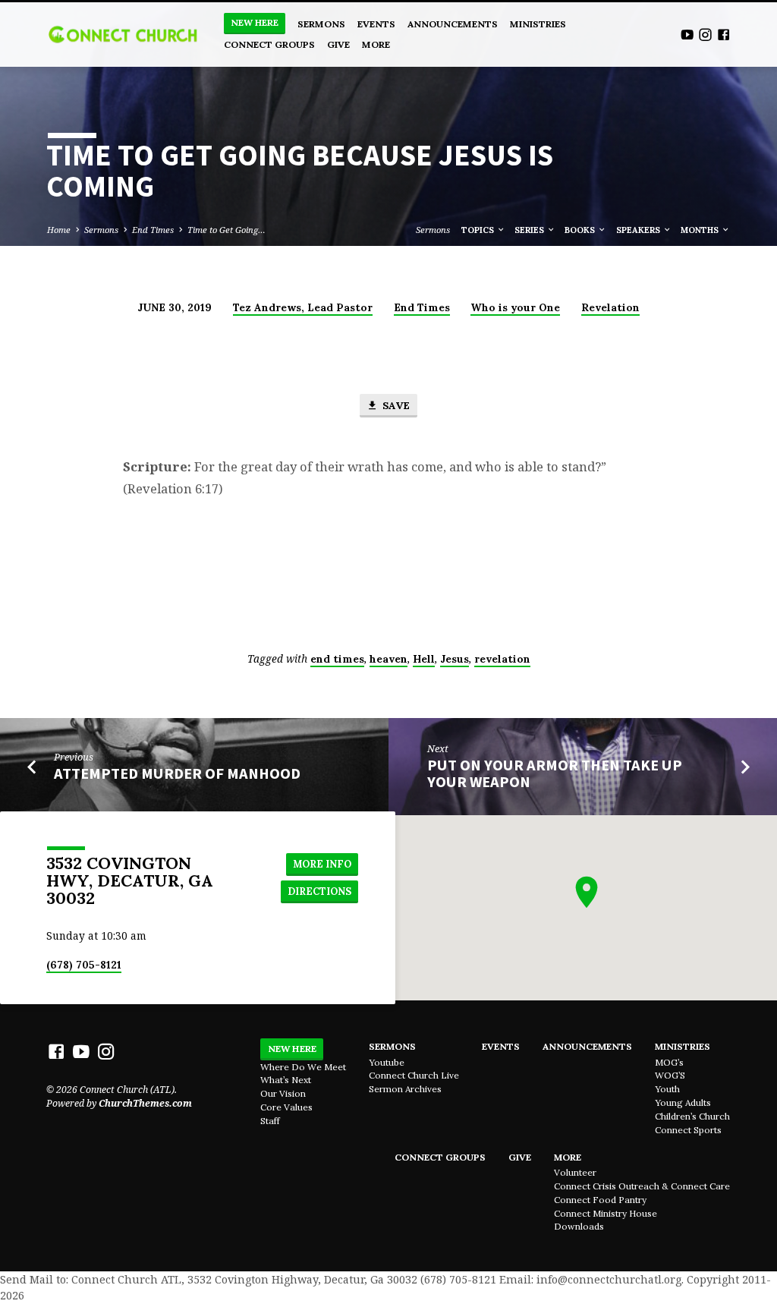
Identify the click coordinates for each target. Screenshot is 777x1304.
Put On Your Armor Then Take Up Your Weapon (554, 773)
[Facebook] (723, 34)
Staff (270, 1120)
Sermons (321, 24)
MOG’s (669, 1062)
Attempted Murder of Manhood (177, 773)
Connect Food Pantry (600, 1199)
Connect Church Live (414, 1075)
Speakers (639, 230)
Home (59, 229)
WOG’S (670, 1075)
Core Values (286, 1107)
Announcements (452, 24)
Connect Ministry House (605, 1213)
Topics (478, 230)
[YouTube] (687, 34)
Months (701, 230)
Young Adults (683, 1102)
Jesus (454, 659)
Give (338, 44)
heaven (388, 659)
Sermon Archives (405, 1089)
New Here (254, 22)
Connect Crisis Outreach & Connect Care (642, 1186)
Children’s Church (692, 1116)
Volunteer (575, 1172)
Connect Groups (269, 44)
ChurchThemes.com (145, 1103)
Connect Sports (688, 1129)
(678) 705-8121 (83, 965)
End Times (153, 229)
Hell (424, 659)
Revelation (610, 307)
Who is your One (515, 307)
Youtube (386, 1062)
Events (376, 24)
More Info (322, 864)
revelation (502, 659)
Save (394, 405)
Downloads (579, 1226)
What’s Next (285, 1079)
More (376, 44)
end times (337, 659)
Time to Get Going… (226, 229)
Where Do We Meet (303, 1066)
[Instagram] (705, 34)
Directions (319, 891)
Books (581, 230)
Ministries (538, 24)
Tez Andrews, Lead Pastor (303, 307)
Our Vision (283, 1093)
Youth (667, 1089)
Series (530, 230)
